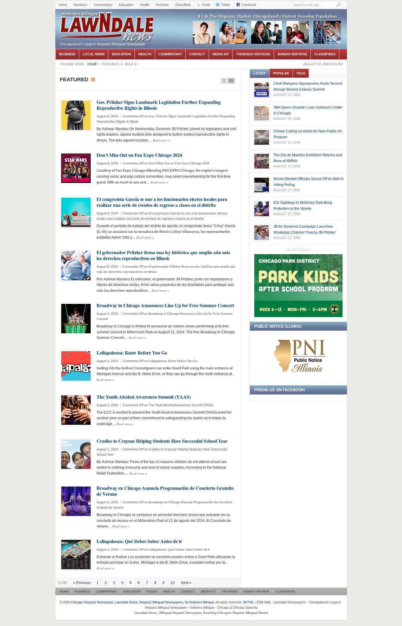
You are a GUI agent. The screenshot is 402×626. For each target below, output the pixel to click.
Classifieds (183, 4)
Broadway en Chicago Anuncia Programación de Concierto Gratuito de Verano (165, 491)
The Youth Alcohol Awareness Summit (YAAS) (144, 396)
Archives (162, 4)
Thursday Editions (253, 54)
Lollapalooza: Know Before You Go (132, 352)
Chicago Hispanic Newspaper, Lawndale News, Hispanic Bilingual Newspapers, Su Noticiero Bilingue (106, 25)
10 (173, 583)
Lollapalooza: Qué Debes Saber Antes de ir (139, 541)
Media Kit (220, 54)
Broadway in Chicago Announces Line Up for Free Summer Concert (165, 305)
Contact (197, 54)
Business (80, 4)
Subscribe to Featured (93, 79)
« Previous (81, 583)
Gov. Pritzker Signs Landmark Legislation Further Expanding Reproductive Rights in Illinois (159, 105)
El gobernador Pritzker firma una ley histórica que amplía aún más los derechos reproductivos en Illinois (163, 255)
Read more (161, 140)
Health (144, 4)
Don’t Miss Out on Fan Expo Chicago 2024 (139, 154)
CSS (260, 602)
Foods (152, 591)
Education (126, 4)
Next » (186, 583)
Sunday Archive (256, 591)
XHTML (248, 602)
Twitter (225, 4)
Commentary (103, 4)
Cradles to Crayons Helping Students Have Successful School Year (162, 440)
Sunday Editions (292, 54)
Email (206, 4)
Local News (93, 54)
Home (63, 4)
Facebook (249, 4)
